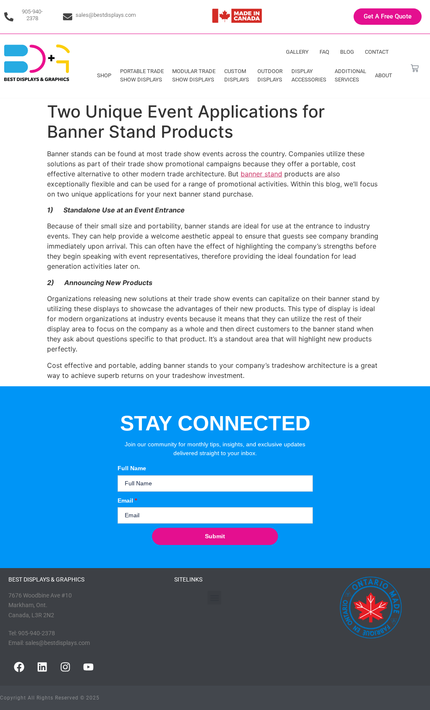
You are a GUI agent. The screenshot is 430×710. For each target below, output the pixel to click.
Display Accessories (308, 75)
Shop (104, 75)
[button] (214, 598)
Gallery (297, 52)
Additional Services (350, 75)
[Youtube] (88, 666)
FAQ (324, 52)
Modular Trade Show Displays (193, 75)
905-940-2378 (32, 14)
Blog (347, 52)
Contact (377, 52)
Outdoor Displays (270, 75)
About (383, 75)
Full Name (132, 468)
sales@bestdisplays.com (106, 15)
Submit (215, 536)
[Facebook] (18, 666)
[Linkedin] (41, 666)
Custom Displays (236, 75)
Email (127, 500)
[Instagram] (65, 666)
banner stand (261, 174)
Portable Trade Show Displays (142, 75)
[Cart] (415, 68)
